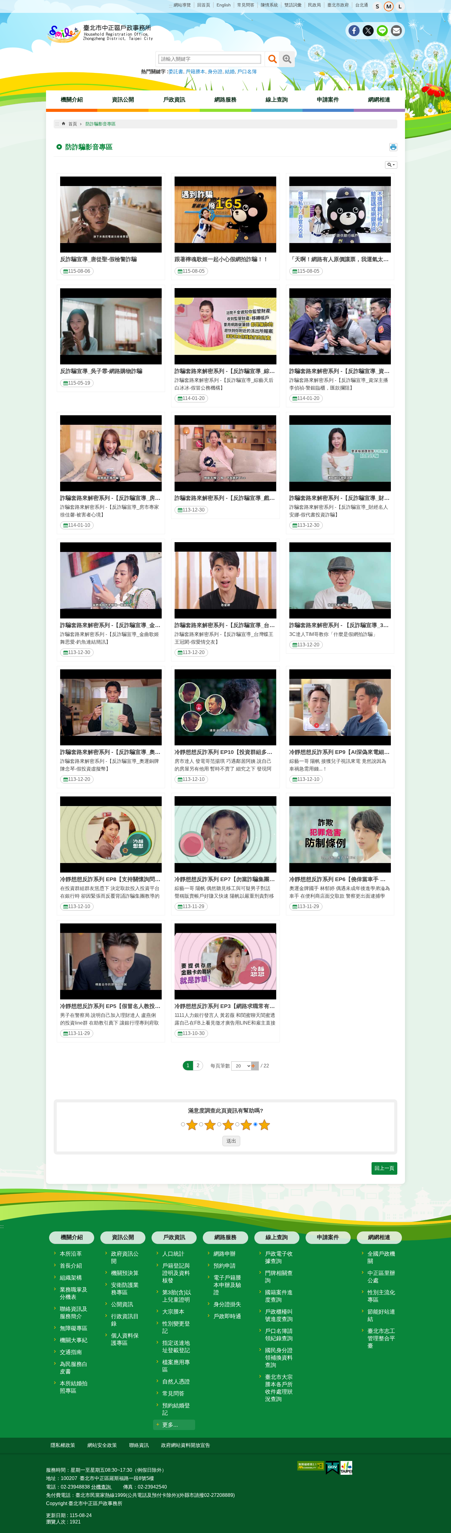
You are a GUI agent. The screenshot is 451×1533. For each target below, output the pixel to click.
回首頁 (203, 4)
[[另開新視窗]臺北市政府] (346, 1468)
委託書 (175, 71)
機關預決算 (125, 1273)
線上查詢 (277, 1237)
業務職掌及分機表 (73, 1293)
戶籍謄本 (195, 71)
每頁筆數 (220, 1065)
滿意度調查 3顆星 (228, 1125)
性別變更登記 (176, 1327)
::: (170, 6)
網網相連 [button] (379, 100)
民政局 (314, 4)
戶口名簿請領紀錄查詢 (279, 1334)
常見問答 (245, 4)
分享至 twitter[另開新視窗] (368, 30)
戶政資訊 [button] (174, 100)
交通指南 (71, 1352)
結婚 (230, 71)
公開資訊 (122, 1304)
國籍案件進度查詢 (279, 1296)
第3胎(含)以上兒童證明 (176, 1296)
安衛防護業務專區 (125, 1288)
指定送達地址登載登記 (176, 1346)
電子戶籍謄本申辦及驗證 (227, 1285)
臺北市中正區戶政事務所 (99, 34)
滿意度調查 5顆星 (264, 1125)
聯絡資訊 (139, 1445)
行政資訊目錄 (125, 1320)
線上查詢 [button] (277, 100)
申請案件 (328, 100)
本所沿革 (71, 1254)
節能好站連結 (381, 1315)
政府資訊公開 (125, 1257)
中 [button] (389, 6)
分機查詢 (101, 1486)
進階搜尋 (287, 59)
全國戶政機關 (381, 1257)
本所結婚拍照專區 (73, 1387)
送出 (216, 1141)
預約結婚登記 (176, 1409)
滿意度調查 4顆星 (246, 1125)
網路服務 (225, 1237)
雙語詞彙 (293, 4)
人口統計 (173, 1254)
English (224, 4)
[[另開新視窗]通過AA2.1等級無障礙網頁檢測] (310, 1465)
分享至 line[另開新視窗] (382, 30)
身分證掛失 (227, 1304)
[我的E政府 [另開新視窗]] (332, 1468)
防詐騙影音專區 (101, 123)
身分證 (215, 71)
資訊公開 (123, 1237)
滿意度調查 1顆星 (192, 1125)
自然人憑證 (176, 1382)
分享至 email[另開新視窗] (396, 30)
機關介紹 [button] (72, 100)
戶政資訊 (174, 1237)
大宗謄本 (173, 1312)
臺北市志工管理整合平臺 (381, 1338)
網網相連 (379, 1237)
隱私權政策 (63, 1445)
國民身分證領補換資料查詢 (279, 1357)
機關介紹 (72, 1237)
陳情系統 (269, 4)
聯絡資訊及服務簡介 (73, 1312)
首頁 (72, 123)
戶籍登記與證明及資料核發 (176, 1273)
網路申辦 (225, 1254)
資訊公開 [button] (123, 100)
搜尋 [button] (272, 59)
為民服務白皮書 (73, 1368)
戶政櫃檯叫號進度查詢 (279, 1315)
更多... (170, 1425)
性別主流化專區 (381, 1296)
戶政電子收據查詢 (279, 1257)
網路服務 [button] (225, 100)
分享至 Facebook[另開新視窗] (354, 30)
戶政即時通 (227, 1316)
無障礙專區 (73, 1328)
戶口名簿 (247, 71)
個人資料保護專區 (125, 1339)
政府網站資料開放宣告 (185, 1445)
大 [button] (400, 6)
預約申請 (225, 1266)
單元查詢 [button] (391, 165)
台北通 (361, 4)
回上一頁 (384, 1168)
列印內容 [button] (393, 147)
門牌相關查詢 (279, 1277)
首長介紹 (71, 1266)
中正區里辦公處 (381, 1277)
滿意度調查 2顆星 (210, 1125)
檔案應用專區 (176, 1366)
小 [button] (377, 6)
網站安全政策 (102, 1445)
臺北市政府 (338, 4)
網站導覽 (182, 4)
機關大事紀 (73, 1340)
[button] (255, 1066)
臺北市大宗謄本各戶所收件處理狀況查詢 (279, 1388)
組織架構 (71, 1278)
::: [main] (57, 123)
